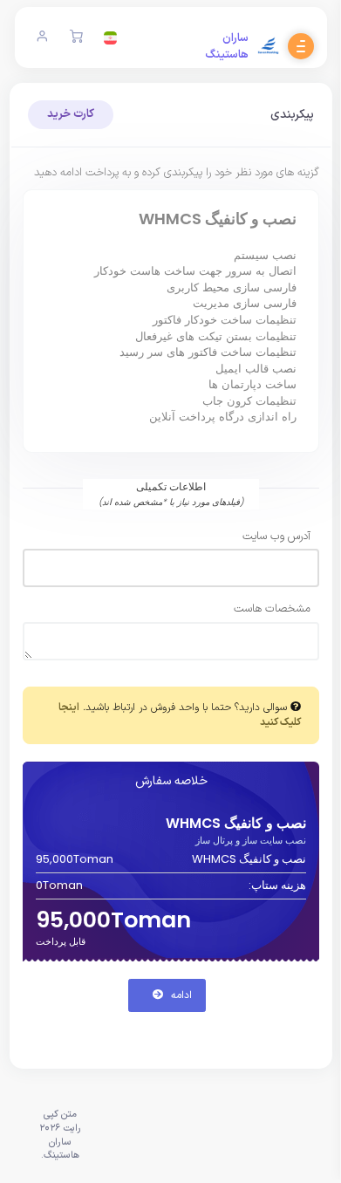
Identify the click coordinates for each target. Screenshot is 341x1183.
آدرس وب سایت (276, 537)
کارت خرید (70, 114)
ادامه (179, 995)
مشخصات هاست (272, 609)
